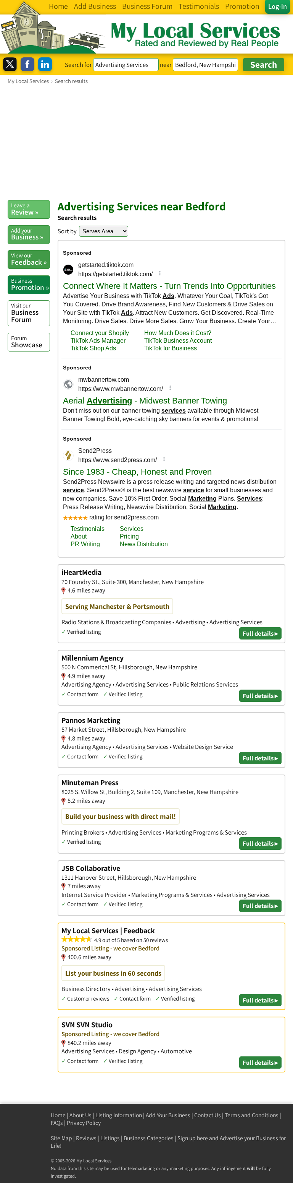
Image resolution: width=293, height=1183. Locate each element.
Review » (24, 208)
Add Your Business (168, 1115)
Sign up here (192, 1138)
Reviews (86, 1138)
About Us (80, 1115)
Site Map (61, 1138)
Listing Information (118, 1115)
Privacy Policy (84, 1122)
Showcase (26, 341)
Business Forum (25, 312)
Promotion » (30, 284)
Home (58, 1115)
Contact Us (207, 1115)
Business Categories (149, 1138)
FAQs (57, 1122)
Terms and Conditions (252, 1115)
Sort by (67, 231)
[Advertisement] (146, 141)
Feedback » (29, 259)
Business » (27, 234)
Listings (110, 1138)
